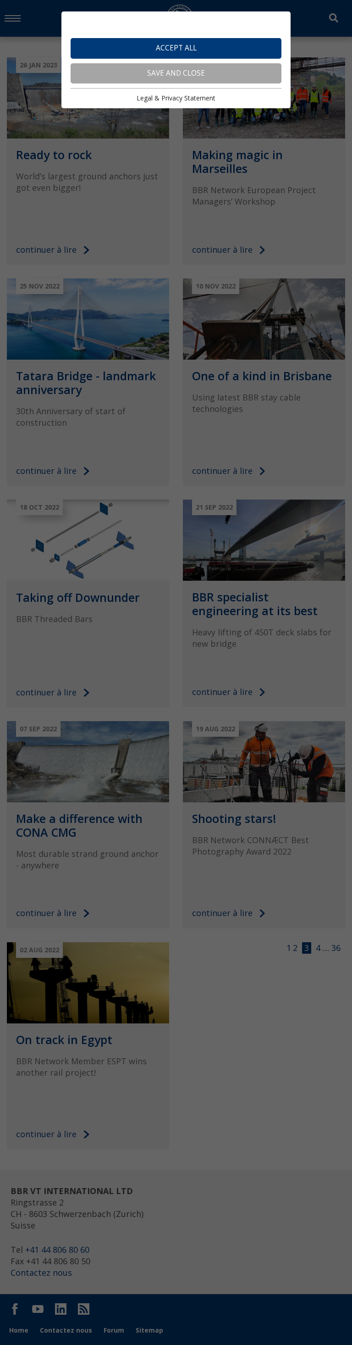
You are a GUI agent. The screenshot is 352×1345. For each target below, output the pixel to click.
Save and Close (176, 73)
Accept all (176, 48)
